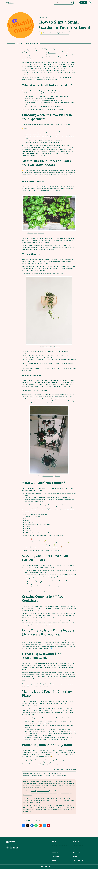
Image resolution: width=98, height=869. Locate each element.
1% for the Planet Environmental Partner (34, 787)
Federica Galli (48, 347)
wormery (46, 723)
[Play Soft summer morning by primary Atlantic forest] (42, 33)
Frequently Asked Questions (61, 845)
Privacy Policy (78, 853)
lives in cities (51, 53)
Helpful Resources (79, 845)
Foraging (27, 737)
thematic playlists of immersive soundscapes (44, 793)
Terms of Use (56, 853)
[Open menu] (90, 2)
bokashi (64, 622)
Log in (76, 2)
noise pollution (36, 807)
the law (28, 72)
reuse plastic (38, 102)
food (62, 62)
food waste (33, 106)
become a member (41, 800)
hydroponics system (48, 644)
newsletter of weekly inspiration (61, 798)
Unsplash (41, 233)
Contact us (77, 841)
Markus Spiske (32, 233)
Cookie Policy (57, 856)
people (39, 764)
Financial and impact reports (82, 860)
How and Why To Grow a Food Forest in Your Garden (47, 773)
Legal (76, 849)
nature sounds (59, 781)
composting (41, 620)
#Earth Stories (43, 17)
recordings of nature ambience (40, 791)
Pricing (55, 849)
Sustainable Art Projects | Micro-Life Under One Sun (51, 775)
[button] (54, 32)
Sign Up (83, 2)
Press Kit (76, 856)
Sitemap (55, 860)
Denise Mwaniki (48, 476)
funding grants (31, 809)
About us (55, 841)
